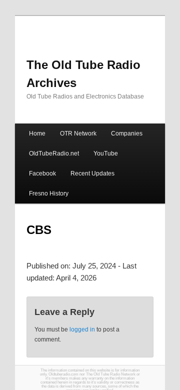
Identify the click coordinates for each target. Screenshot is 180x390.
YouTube (106, 153)
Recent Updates (92, 173)
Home (37, 133)
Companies (126, 133)
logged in (82, 329)
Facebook (42, 173)
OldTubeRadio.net (54, 153)
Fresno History (48, 193)
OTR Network (78, 133)
